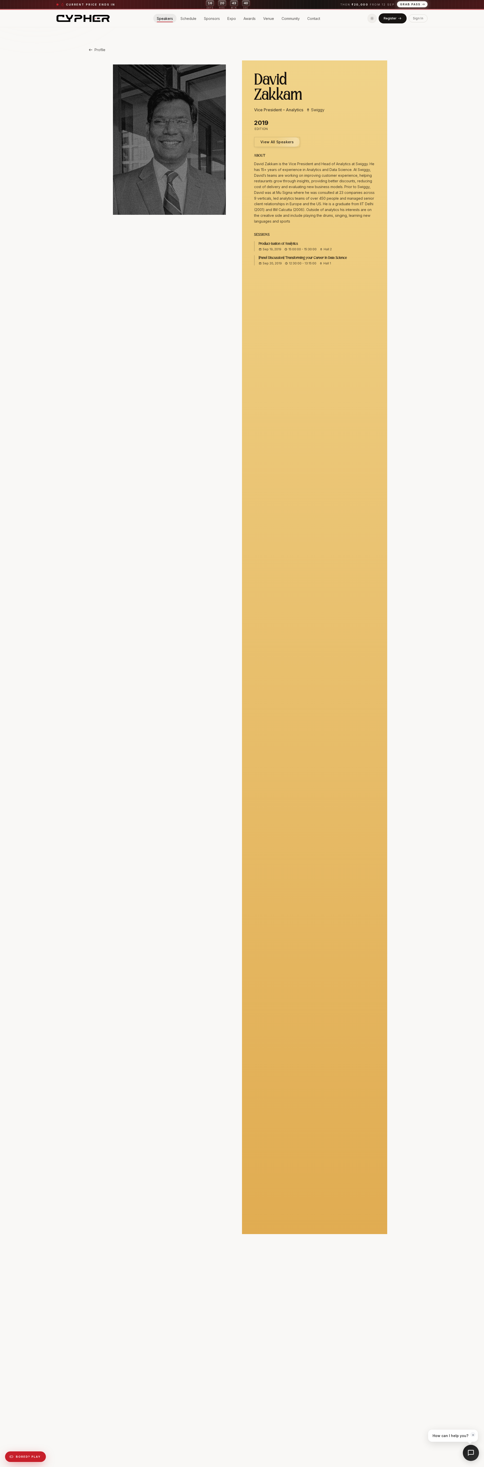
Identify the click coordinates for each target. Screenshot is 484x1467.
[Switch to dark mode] (372, 18)
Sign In (418, 18)
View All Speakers (277, 142)
